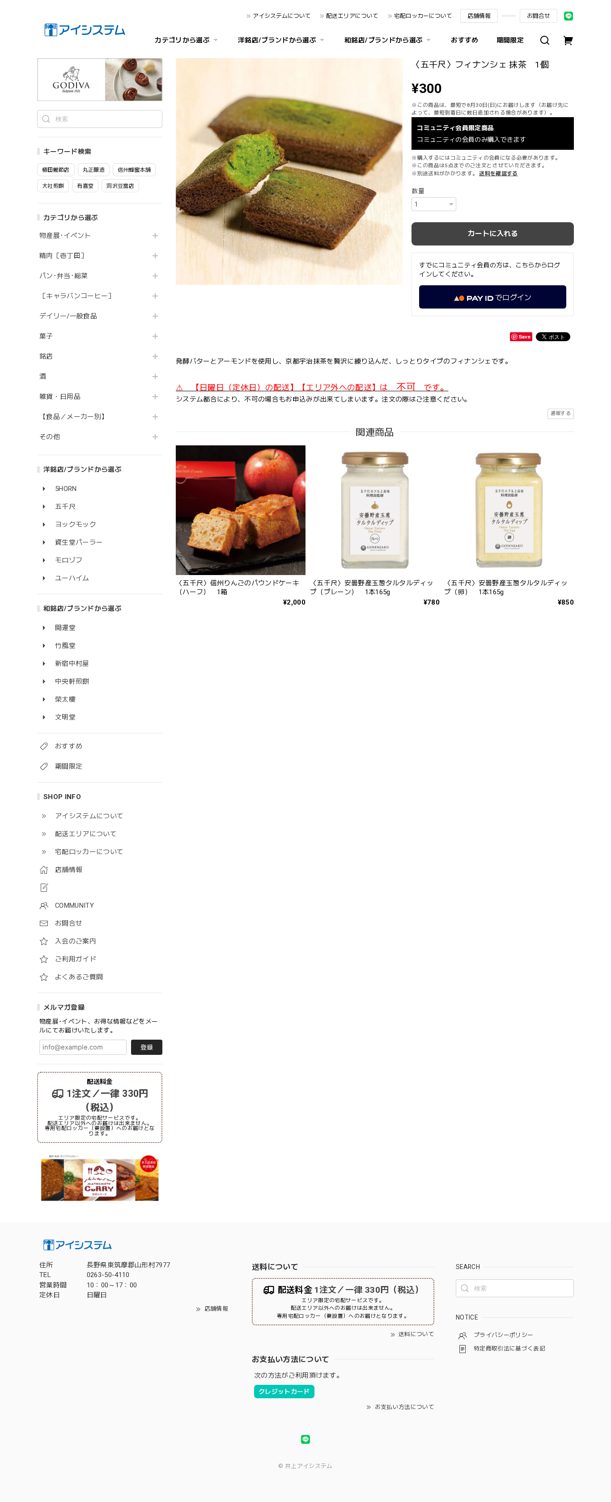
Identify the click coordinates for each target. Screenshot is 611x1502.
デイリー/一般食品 (68, 316)
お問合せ (538, 16)
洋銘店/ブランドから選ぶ (277, 40)
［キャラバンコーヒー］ (77, 296)
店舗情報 (479, 16)
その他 (49, 437)
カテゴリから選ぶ (182, 40)
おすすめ (464, 40)
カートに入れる (493, 233)
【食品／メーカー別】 (73, 417)
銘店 (46, 356)
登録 (146, 1047)
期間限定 (510, 40)
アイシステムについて (282, 16)
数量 (418, 191)
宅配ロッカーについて (423, 16)
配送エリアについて (352, 16)
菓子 (46, 336)
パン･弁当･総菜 (63, 276)
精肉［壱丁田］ (63, 256)
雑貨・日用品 (60, 397)
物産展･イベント (65, 236)
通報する (561, 413)
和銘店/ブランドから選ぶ (383, 40)
